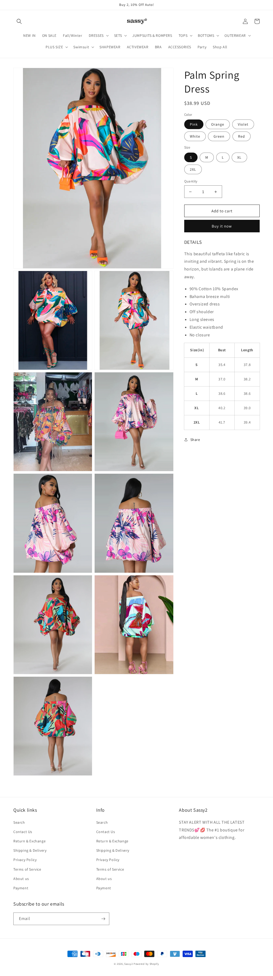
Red (241, 136)
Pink (194, 124)
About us (21, 878)
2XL (193, 169)
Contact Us (22, 831)
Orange (217, 124)
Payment (20, 888)
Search (19, 822)
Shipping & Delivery (29, 850)
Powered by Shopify (146, 964)
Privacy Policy (25, 859)
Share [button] (195, 439)
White (195, 136)
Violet (243, 124)
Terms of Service (27, 869)
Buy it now (222, 226)
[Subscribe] (103, 919)
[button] (19, 21)
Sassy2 (128, 964)
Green (219, 136)
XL (239, 157)
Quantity (191, 181)
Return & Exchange (29, 841)
